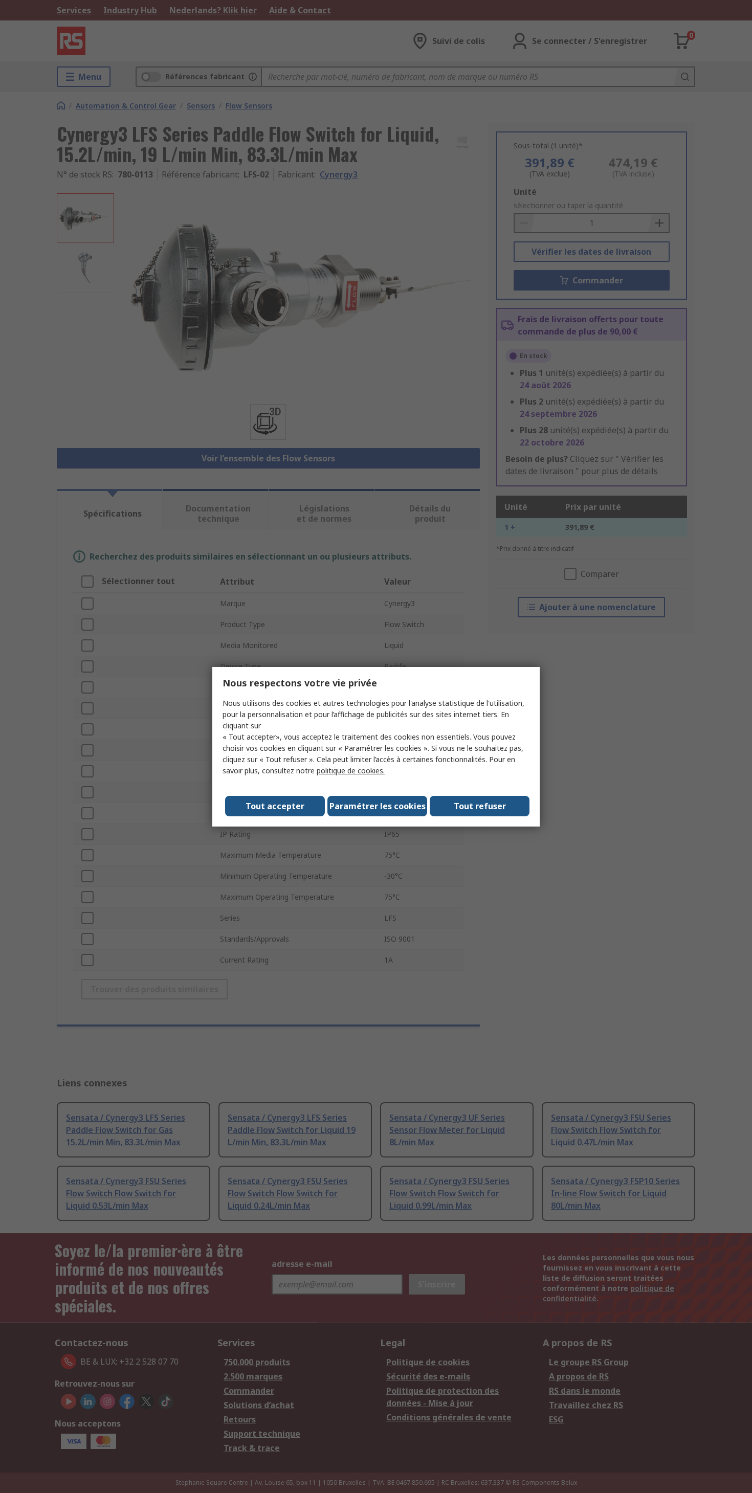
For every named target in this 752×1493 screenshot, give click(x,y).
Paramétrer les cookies (377, 806)
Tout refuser (480, 806)
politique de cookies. (351, 770)
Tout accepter (275, 806)
